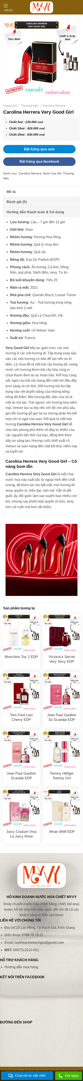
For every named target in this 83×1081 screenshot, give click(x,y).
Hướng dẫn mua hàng (21, 967)
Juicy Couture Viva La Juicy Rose (21, 834)
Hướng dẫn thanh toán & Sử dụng (35, 212)
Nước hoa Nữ (52, 173)
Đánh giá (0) (17, 202)
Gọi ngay (72, 1075)
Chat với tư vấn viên (30, 1075)
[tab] (41, 192)
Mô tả (11, 192)
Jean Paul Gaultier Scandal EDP (21, 775)
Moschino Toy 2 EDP (21, 657)
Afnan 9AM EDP (62, 832)
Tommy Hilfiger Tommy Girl (62, 775)
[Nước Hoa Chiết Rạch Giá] (41, 7)
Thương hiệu (30, 105)
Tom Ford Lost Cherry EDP (21, 717)
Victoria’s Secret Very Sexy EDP (62, 659)
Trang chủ (10, 105)
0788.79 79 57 (32, 935)
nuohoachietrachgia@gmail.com (39, 942)
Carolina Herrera (54, 105)
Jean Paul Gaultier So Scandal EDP (61, 717)
